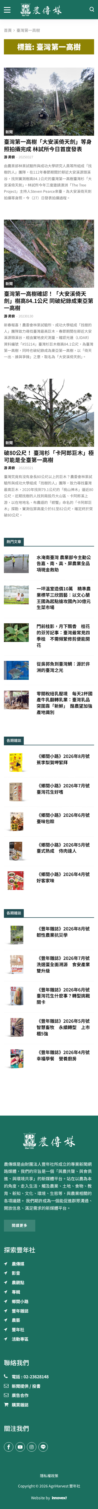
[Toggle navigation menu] (8, 9)
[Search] (91, 10)
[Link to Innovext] (59, 1498)
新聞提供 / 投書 (26, 1386)
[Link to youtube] (20, 1447)
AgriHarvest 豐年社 (64, 1486)
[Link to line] (43, 1447)
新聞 (9, 132)
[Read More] (49, 102)
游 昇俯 (9, 157)
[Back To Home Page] (49, 1141)
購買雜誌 (20, 1405)
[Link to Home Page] (49, 9)
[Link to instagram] (31, 1447)
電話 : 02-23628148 (30, 1377)
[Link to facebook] (8, 1447)
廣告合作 (20, 1395)
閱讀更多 (19, 1225)
